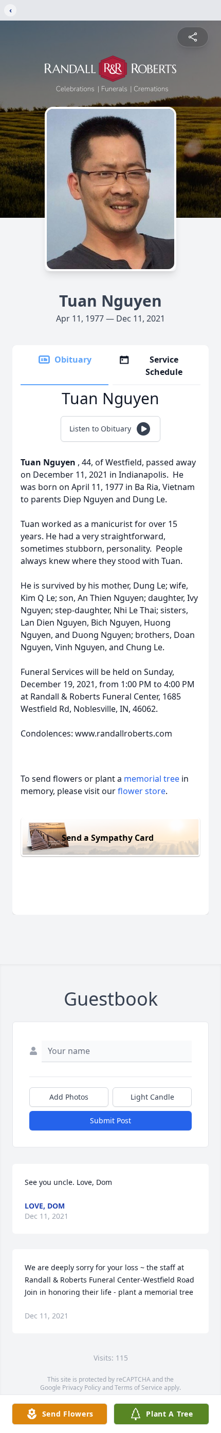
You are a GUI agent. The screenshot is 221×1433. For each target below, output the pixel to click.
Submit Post (110, 1120)
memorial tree (151, 778)
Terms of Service (138, 1387)
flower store (141, 791)
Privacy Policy (81, 1387)
